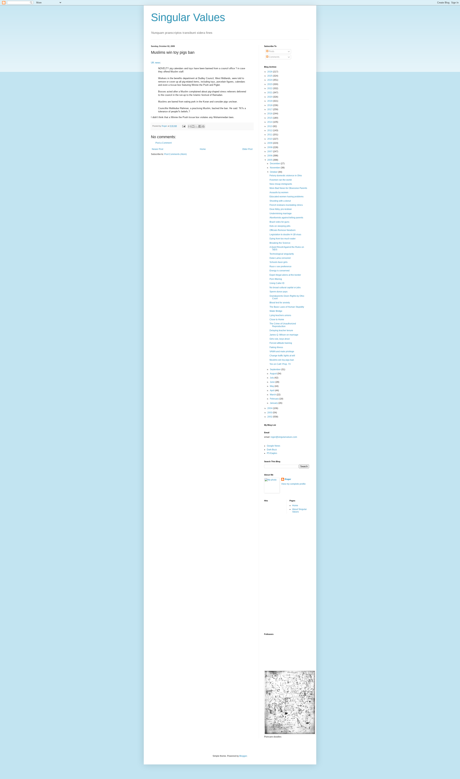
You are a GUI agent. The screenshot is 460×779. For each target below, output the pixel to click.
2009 (270, 143)
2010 (270, 139)
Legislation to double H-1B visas (285, 234)
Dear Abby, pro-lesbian (281, 209)
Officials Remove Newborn (283, 230)
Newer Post (157, 149)
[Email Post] (183, 126)
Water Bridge (276, 311)
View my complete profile (293, 484)
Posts (271, 51)
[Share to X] (196, 126)
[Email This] (189, 126)
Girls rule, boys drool (280, 339)
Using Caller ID (277, 283)
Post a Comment (163, 143)
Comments (273, 57)
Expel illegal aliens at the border (285, 275)
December (275, 163)
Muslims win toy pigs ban (282, 360)
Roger (288, 479)
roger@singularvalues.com (284, 437)
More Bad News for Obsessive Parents (288, 188)
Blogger (243, 756)
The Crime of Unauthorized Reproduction (283, 324)
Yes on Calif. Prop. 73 (280, 364)
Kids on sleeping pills (280, 226)
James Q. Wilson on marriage (284, 335)
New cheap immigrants (281, 184)
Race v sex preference (280, 266)
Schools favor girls (279, 262)
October (274, 172)
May (272, 386)
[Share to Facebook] (200, 126)
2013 (270, 126)
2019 (270, 101)
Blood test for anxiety (280, 302)
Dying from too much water (283, 238)
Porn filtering (276, 279)
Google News (273, 446)
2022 (270, 88)
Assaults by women (279, 192)
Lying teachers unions (280, 315)
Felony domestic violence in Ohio (286, 175)
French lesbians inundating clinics (286, 205)
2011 (270, 134)
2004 (270, 408)
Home (203, 149)
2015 (270, 118)
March (273, 394)
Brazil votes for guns (279, 222)
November (275, 167)
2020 (270, 97)
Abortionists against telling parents (286, 217)
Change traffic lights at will (282, 355)
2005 (270, 160)
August (273, 373)
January (274, 403)
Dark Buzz (272, 449)
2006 (270, 155)
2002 (270, 416)
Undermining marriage (281, 213)
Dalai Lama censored (280, 258)
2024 (270, 80)
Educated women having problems (286, 196)
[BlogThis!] (193, 126)
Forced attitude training (281, 343)
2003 (270, 412)
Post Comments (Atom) (175, 154)
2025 (270, 76)
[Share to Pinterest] (203, 126)
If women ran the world (281, 180)
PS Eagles (272, 453)
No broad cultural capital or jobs (285, 287)
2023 (270, 84)
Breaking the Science (280, 243)
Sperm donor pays (279, 291)
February (274, 398)
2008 (270, 147)
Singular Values (188, 17)
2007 (270, 151)
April (272, 390)
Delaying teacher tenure (281, 330)
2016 (270, 113)
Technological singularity (282, 254)
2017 (270, 109)
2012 (270, 130)
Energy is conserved (279, 270)
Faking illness (276, 347)
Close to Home (277, 319)
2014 (270, 122)
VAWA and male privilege (282, 351)
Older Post (247, 149)
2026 (270, 71)
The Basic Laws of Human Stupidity (287, 307)
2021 (270, 92)
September (275, 369)
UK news (155, 62)
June (272, 382)
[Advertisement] (278, 573)
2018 (270, 105)
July (272, 377)
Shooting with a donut (280, 201)
